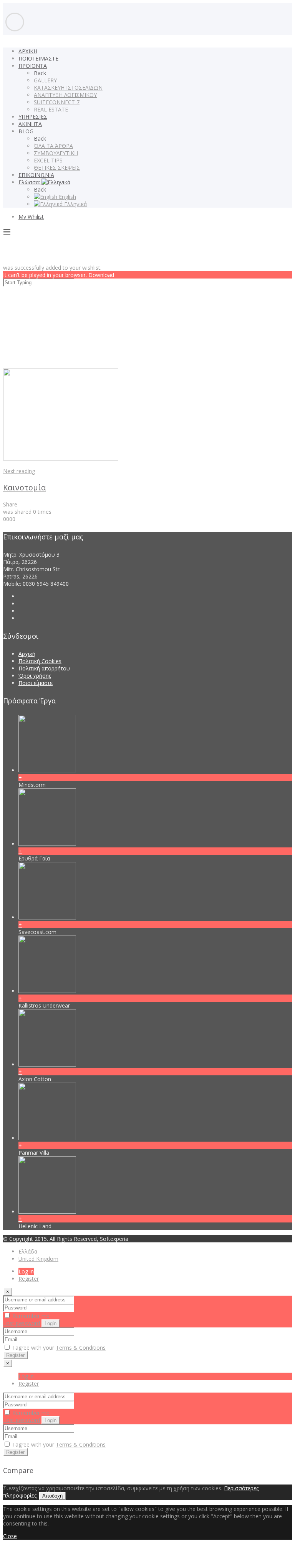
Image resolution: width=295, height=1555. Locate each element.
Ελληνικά (75, 204)
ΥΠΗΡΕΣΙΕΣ (32, 116)
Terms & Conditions (81, 1347)
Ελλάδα (27, 1251)
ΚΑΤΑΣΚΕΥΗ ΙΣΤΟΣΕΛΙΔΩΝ (68, 87)
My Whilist (31, 216)
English (66, 196)
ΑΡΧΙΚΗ (27, 51)
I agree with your (58, 1347)
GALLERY (45, 80)
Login (50, 1323)
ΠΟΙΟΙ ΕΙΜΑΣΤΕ (38, 58)
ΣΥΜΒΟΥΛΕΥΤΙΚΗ (56, 153)
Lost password (21, 1323)
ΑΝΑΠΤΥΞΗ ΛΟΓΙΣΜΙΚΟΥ (65, 94)
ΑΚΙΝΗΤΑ (30, 124)
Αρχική (26, 653)
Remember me (30, 1315)
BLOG (25, 131)
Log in (26, 1271)
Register (28, 1278)
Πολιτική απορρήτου (44, 668)
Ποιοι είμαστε (35, 683)
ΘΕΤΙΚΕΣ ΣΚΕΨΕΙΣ (57, 167)
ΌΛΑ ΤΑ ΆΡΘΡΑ (53, 145)
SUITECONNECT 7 (57, 102)
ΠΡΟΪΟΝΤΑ (32, 65)
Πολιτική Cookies (39, 661)
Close (10, 1536)
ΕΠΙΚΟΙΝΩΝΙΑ (36, 175)
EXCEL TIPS (48, 160)
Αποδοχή (52, 1496)
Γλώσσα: (29, 182)
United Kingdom (38, 1258)
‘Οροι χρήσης (34, 675)
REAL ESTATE (51, 109)
